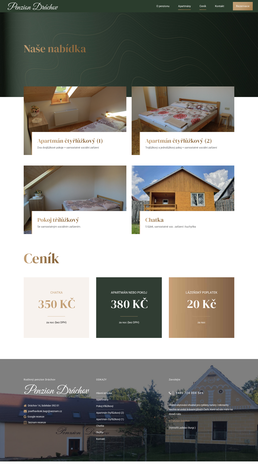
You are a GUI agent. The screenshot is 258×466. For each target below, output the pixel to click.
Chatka (154, 220)
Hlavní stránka (104, 393)
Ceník (203, 6)
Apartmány (184, 6)
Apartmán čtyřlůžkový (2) (178, 141)
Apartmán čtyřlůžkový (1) (70, 141)
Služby (99, 432)
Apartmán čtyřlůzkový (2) (110, 412)
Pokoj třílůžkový (58, 220)
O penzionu (162, 6)
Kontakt (219, 6)
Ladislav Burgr (186, 427)
